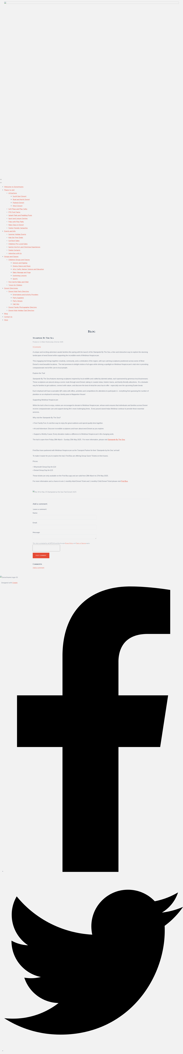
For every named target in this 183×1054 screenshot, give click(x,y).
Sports (15, 279)
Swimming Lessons (20, 276)
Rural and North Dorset (21, 199)
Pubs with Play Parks (16, 222)
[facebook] (93, 871)
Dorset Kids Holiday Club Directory (21, 310)
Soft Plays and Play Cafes (17, 209)
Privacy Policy (69, 543)
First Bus (124, 481)
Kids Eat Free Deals (15, 238)
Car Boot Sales (13, 241)
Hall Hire (16, 304)
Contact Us (8, 317)
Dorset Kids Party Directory (18, 291)
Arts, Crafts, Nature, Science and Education (28, 269)
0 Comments (37, 347)
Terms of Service (81, 543)
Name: (35, 513)
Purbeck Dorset (18, 203)
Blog (6, 314)
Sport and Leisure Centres (18, 219)
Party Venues (17, 301)
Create (14, 583)
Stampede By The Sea (116, 439)
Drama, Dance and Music (21, 266)
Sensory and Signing (20, 263)
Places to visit (9, 190)
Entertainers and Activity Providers (25, 295)
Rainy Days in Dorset (16, 225)
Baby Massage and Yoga (21, 272)
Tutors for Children (15, 285)
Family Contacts (14, 250)
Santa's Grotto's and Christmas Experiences (24, 247)
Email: (35, 523)
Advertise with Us (15, 253)
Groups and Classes (11, 257)
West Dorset (17, 206)
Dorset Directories (11, 288)
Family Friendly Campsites (18, 228)
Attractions (12, 193)
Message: (36, 532)
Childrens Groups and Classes (19, 260)
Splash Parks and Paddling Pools (20, 215)
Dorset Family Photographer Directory (22, 307)
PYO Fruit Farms (14, 212)
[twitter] (93, 1051)
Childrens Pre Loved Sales (18, 244)
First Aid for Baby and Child (18, 282)
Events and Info (10, 231)
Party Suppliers (18, 298)
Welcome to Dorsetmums (13, 187)
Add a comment (38, 568)
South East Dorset (19, 196)
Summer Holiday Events (17, 234)
